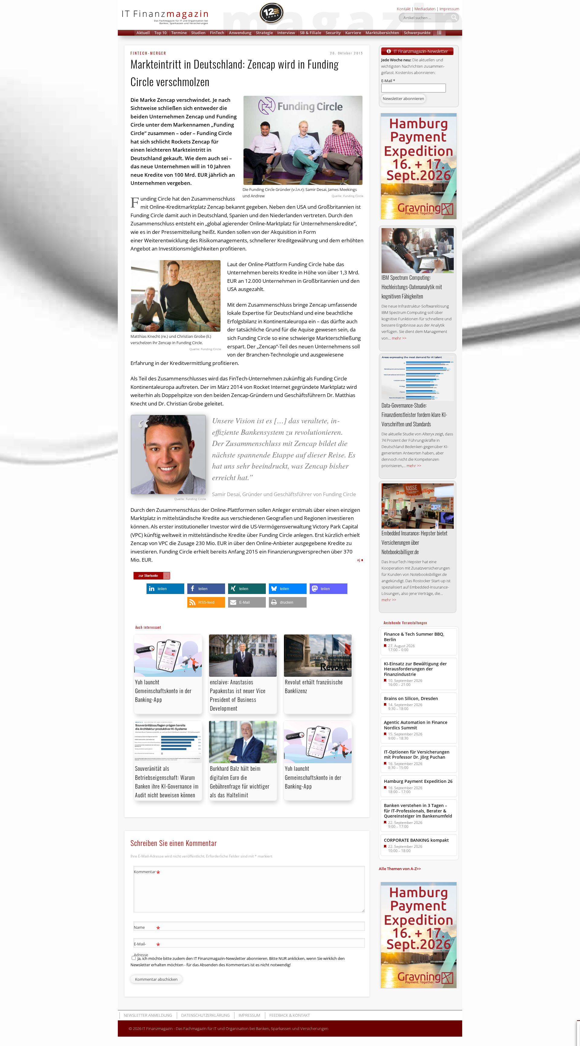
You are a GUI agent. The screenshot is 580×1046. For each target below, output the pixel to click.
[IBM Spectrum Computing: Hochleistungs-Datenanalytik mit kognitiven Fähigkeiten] (418, 250)
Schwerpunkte (417, 32)
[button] (439, 33)
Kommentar (147, 872)
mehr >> (399, 338)
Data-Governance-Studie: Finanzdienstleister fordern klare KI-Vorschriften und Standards (414, 414)
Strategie (264, 32)
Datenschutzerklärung (205, 1015)
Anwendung (240, 32)
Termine (179, 32)
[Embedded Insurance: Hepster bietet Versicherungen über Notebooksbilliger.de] (418, 506)
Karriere (353, 32)
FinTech (217, 32)
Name (147, 928)
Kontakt (404, 8)
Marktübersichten (382, 32)
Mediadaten (425, 8)
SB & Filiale (310, 32)
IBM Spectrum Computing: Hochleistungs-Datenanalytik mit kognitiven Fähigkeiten (412, 286)
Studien (198, 32)
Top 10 (160, 32)
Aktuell (143, 32)
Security (333, 32)
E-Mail (388, 80)
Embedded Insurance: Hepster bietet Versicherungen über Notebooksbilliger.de (414, 542)
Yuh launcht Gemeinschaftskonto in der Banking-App (163, 690)
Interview (286, 32)
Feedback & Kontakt (289, 1015)
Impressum (449, 8)
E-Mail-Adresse (147, 948)
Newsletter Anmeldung (148, 1015)
